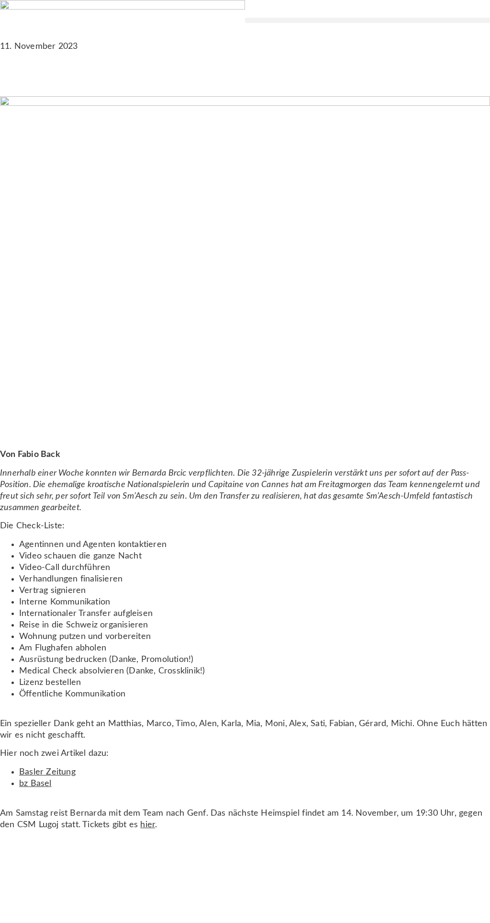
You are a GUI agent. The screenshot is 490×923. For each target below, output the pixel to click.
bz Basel (35, 783)
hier (147, 824)
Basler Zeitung (47, 772)
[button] (367, 20)
